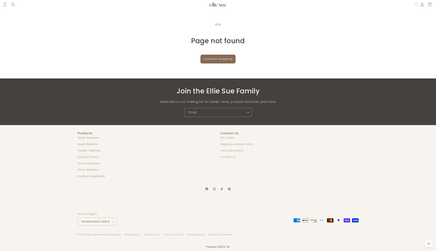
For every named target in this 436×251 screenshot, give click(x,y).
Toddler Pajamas (88, 150)
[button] (5, 4)
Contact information (220, 234)
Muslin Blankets (87, 144)
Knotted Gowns (88, 157)
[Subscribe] (247, 112)
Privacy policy (152, 234)
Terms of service (173, 234)
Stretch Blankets (88, 163)
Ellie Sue (92, 234)
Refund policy (132, 234)
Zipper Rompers (88, 138)
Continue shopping (218, 59)
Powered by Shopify (109, 234)
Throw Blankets (87, 170)
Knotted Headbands (91, 176)
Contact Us (228, 157)
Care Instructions (232, 150)
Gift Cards (227, 138)
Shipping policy (196, 234)
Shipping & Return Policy (236, 144)
